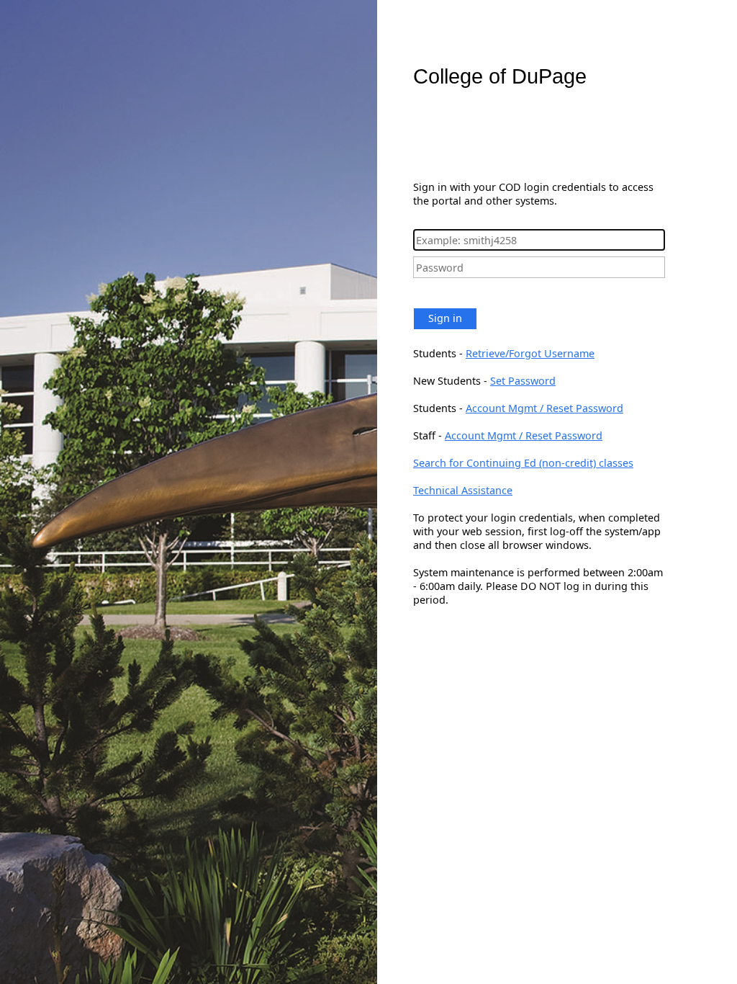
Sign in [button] (445, 318)
